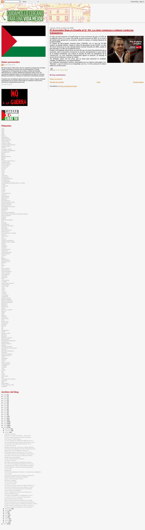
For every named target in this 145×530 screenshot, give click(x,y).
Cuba (3, 192)
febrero (7, 520)
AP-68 (3, 147)
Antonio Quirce (6, 146)
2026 (5, 394)
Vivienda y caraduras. (11, 480)
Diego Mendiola (6, 203)
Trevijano (4, 365)
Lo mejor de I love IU (10, 445)
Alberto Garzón (6, 140)
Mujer (3, 308)
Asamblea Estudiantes (8, 150)
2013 (5, 418)
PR (2, 329)
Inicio (98, 82)
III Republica (5, 259)
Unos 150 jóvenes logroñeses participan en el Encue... (19, 463)
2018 (5, 409)
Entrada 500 (8, 470)
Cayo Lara (4, 167)
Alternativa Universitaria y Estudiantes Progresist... (18, 462)
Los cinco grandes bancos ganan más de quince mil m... (20, 442)
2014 (5, 416)
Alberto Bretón (5, 139)
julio (6, 512)
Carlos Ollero (5, 165)
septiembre (8, 508)
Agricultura (4, 137)
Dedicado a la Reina (10, 434)
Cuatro (3, 190)
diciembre (8, 429)
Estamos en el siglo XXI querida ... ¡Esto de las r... (18, 435)
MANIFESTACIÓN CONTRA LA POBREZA (16, 477)
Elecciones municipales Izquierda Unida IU (14, 214)
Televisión (4, 358)
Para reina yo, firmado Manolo (13, 439)
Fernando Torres (6, 230)
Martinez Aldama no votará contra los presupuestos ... (19, 467)
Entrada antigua (138, 82)
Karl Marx (4, 277)
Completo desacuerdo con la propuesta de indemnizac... (20, 502)
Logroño (4, 292)
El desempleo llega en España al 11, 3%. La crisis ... (19, 452)
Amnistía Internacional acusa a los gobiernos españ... (19, 487)
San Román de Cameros (9, 348)
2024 (5, 398)
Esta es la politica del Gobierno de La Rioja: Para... (18, 492)
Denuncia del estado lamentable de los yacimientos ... (19, 507)
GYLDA (3, 248)
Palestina (4, 317)
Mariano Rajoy (6, 298)
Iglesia (3, 258)
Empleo (62, 70)
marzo (7, 518)
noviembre (8, 430)
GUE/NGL (4, 246)
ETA (2, 221)
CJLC (3, 172)
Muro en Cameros (7, 309)
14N (2, 128)
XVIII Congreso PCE (7, 385)
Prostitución (5, 330)
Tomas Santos (5, 362)
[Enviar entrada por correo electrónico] (51, 68)
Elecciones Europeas (8, 212)
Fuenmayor (4, 236)
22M (2, 133)
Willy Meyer (5, 383)
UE (2, 371)
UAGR (3, 370)
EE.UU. (3, 211)
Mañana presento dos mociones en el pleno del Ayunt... (20, 447)
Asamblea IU (5, 152)
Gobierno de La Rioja (8, 242)
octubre (7, 432)
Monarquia (4, 307)
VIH (2, 377)
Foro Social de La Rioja (8, 233)
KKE (2, 279)
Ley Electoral (5, 284)
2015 (5, 414)
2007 (5, 524)
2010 (5, 423)
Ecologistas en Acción (8, 206)
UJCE (3, 374)
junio (6, 513)
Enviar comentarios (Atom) (68, 86)
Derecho (4, 199)
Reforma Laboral (6, 337)
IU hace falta (8, 468)
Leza (3, 287)
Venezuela (4, 376)
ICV (2, 256)
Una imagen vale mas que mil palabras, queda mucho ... (20, 454)
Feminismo (4, 228)
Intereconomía (5, 261)
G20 (2, 237)
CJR (2, 174)
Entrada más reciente (57, 82)
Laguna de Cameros (7, 283)
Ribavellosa (5, 342)
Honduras (4, 251)
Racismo (4, 335)
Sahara (3, 345)
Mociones (4, 305)
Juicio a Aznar (5, 273)
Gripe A (3, 245)
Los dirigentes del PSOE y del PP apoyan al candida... (19, 465)
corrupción (4, 186)
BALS (3, 153)
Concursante (8, 473)
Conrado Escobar (6, 178)
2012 (5, 420)
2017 (5, 411)
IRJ (2, 264)
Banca (3, 155)
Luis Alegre (4, 295)
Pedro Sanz (5, 321)
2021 (5, 404)
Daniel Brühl (5, 196)
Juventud (4, 276)
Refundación (5, 339)
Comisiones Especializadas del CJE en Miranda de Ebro (20, 449)
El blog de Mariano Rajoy (11, 493)
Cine (2, 171)
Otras (3, 312)
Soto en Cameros (6, 354)
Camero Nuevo (6, 164)
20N (2, 131)
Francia (3, 234)
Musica (3, 311)
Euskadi (3, 223)
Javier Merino (5, 268)
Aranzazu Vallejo (6, 149)
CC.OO (57, 70)
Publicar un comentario (56, 79)
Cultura (3, 195)
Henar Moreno (5, 249)
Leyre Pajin (4, 286)
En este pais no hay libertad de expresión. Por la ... (18, 444)
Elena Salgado (6, 215)
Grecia (3, 243)
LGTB (3, 289)
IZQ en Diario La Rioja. (11, 482)
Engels (3, 218)
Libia (3, 290)
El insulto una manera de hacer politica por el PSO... (19, 455)
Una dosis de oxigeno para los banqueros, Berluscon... (20, 475)
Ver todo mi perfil (6, 84)
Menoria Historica (6, 302)
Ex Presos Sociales (7, 225)
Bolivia (3, 158)
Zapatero (4, 386)
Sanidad (4, 349)
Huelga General (6, 252)
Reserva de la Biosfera (8, 340)
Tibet (3, 361)
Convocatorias (5, 181)
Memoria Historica (7, 301)
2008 (5, 427)
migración (4, 304)
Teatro (3, 357)
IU (2, 267)
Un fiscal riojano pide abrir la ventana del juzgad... (18, 437)
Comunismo (5, 177)
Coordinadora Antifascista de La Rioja (13, 183)
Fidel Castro (5, 231)
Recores (4, 336)
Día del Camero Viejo (8, 202)
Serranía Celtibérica (7, 351)
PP (2, 327)
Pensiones (4, 323)
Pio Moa (4, 324)
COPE (3, 184)
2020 (5, 405)
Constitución (5, 180)
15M (2, 130)
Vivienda (4, 380)
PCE (2, 320)
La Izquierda (5, 280)
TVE (2, 368)
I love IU (3, 255)
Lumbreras (4, 296)
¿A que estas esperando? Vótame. (14, 478)
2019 (5, 407)
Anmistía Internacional (8, 144)
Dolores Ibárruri (6, 205)
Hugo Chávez (5, 253)
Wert (2, 382)
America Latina (6, 143)
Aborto (3, 136)
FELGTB (4, 227)
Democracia (5, 197)
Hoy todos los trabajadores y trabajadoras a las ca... (19, 495)
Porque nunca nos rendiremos (13, 490)
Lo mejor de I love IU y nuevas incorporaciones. (18, 497)
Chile (3, 169)
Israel (3, 265)
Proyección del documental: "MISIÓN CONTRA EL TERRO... (21, 503)
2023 (5, 400)
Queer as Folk (5, 333)
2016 (5, 412)
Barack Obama (6, 156)
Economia (4, 208)
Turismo (3, 367)
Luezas (3, 293)
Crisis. (3, 189)
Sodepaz (4, 352)
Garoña (3, 239)
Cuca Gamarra (6, 193)
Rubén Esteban (6, 343)
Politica (3, 326)
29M (2, 134)
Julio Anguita (5, 274)
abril (6, 517)
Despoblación (5, 200)
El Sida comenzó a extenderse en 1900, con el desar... (19, 505)
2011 (5, 422)
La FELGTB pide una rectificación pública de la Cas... (19, 440)
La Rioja (4, 281)
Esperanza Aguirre (7, 220)
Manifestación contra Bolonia (12, 457)
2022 (5, 402)
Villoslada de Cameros (8, 379)
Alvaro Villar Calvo (9, 65)
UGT (2, 373)
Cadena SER (5, 162)
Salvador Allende (6, 346)
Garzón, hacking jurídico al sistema (14, 458)
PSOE (66, 70)
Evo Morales (5, 224)
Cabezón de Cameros (8, 161)
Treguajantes (5, 364)
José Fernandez (6, 271)
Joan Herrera (5, 270)
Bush (3, 159)
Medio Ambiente (6, 299)
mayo (6, 515)
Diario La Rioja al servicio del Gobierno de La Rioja (18, 500)
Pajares (3, 315)
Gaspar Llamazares (7, 240)
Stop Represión (6, 355)
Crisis (3, 187)
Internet (3, 262)
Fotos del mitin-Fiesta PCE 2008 (13, 498)
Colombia (4, 175)
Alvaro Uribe (5, 141)
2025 (5, 396)
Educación (4, 209)
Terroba (3, 360)
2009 (5, 425)
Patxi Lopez (5, 318)
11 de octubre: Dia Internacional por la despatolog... (19, 488)
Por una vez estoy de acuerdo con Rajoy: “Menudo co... (20, 485)
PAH (2, 314)
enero (6, 522)
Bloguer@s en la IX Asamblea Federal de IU (17, 450)
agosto (7, 510)
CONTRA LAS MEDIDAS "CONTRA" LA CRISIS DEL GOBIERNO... (23, 472)
